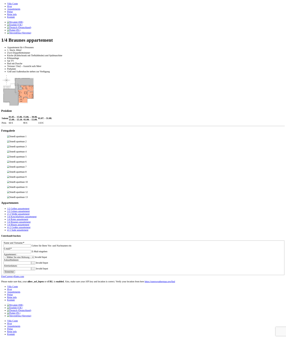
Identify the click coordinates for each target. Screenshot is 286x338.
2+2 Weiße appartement (18, 214)
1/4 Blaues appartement (18, 224)
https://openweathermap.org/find (160, 281)
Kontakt (11, 17)
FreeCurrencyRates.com (12, 276)
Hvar (9, 6)
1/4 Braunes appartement (19, 222)
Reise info (12, 14)
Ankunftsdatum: (11, 260)
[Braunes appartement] (18, 105)
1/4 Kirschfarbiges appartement (21, 216)
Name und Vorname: (14, 243)
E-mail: (8, 248)
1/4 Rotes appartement (17, 219)
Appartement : (10, 254)
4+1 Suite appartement (17, 230)
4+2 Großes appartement (18, 227)
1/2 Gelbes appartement (18, 208)
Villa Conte (12, 3)
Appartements (13, 9)
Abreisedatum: (10, 265)
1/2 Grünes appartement (18, 211)
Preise (10, 11)
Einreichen (9, 272)
